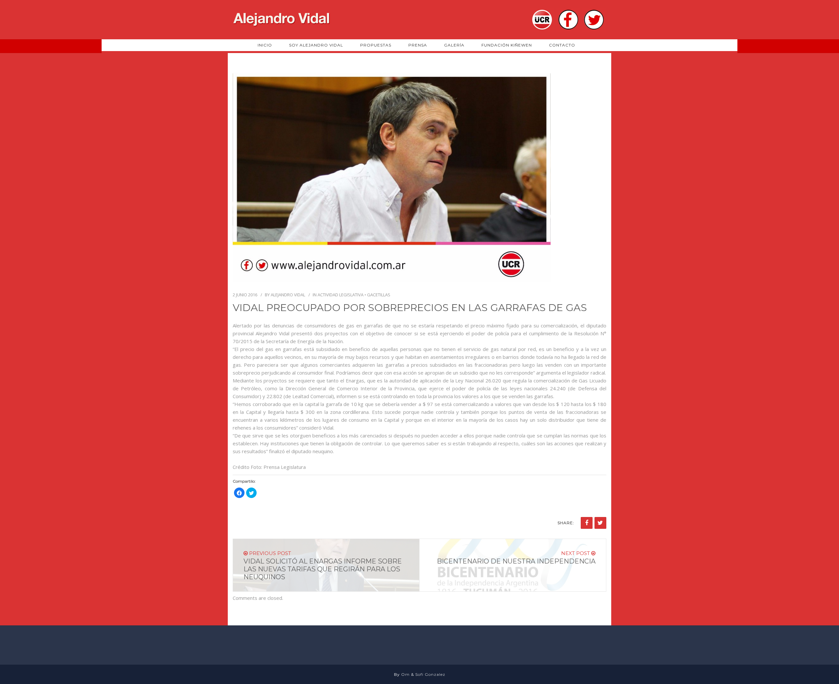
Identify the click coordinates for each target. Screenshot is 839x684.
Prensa (417, 45)
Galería (454, 45)
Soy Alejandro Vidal (316, 45)
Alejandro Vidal (288, 295)
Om (405, 674)
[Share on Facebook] (587, 523)
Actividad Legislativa (340, 295)
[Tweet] (600, 523)
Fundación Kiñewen (506, 45)
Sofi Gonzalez (430, 674)
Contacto (562, 45)
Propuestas (375, 45)
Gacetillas (378, 295)
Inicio (265, 45)
